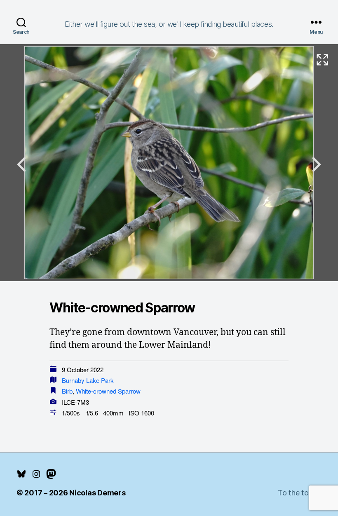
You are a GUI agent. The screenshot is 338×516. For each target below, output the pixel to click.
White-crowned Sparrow (108, 391)
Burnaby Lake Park (88, 380)
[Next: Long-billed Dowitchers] (316, 164)
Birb (67, 391)
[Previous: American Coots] (21, 164)
